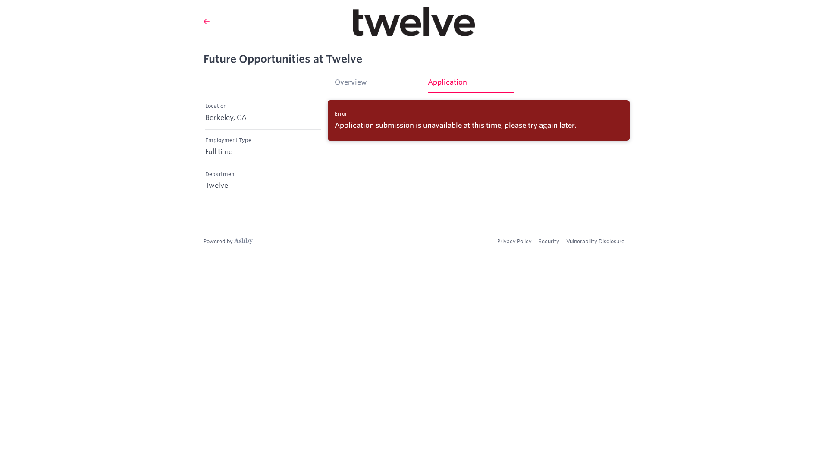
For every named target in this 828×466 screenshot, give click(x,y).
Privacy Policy (514, 241)
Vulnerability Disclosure (595, 241)
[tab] (378, 85)
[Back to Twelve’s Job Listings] (206, 21)
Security (549, 241)
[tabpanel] (479, 120)
